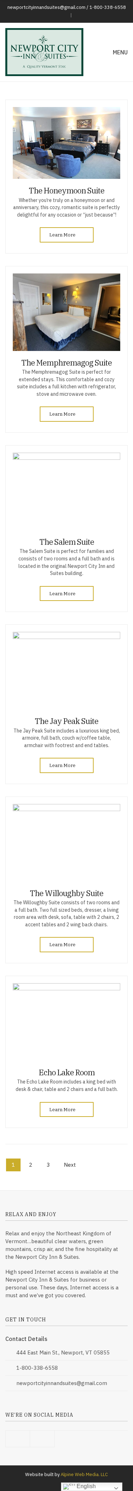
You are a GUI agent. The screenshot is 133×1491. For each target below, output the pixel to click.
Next (70, 1164)
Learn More (63, 235)
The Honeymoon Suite (66, 190)
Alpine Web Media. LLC (84, 1474)
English (85, 1486)
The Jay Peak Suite (66, 721)
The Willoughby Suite (66, 893)
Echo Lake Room (67, 1072)
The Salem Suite (66, 542)
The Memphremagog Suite (66, 362)
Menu (119, 52)
